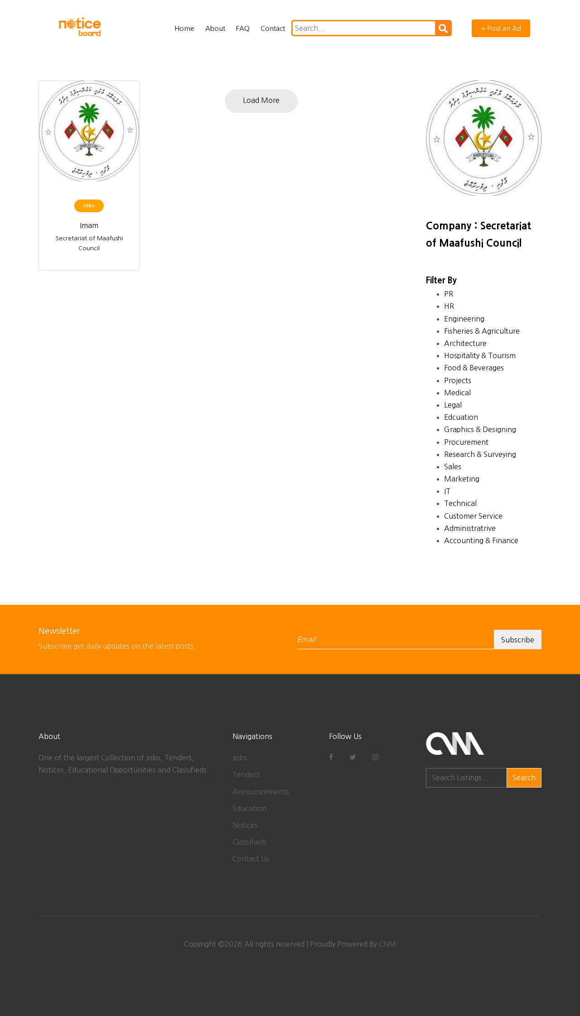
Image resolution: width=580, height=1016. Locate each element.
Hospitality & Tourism (480, 355)
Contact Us (250, 858)
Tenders (246, 774)
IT (447, 491)
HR (449, 306)
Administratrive (470, 528)
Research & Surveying (480, 454)
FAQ (243, 28)
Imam (89, 225)
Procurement (466, 442)
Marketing (461, 478)
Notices (245, 825)
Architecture (465, 343)
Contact (273, 28)
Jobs (239, 757)
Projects (457, 380)
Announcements (260, 791)
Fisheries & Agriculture (482, 331)
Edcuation (461, 417)
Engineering (464, 318)
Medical (457, 392)
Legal (453, 404)
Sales (452, 466)
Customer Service (473, 516)
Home (184, 28)
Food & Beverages (474, 367)
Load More (261, 100)
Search (524, 777)
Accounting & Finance (481, 540)
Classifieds (249, 842)
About (215, 28)
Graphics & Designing (480, 429)
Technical (460, 503)
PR (448, 293)
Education (249, 808)
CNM (387, 944)
